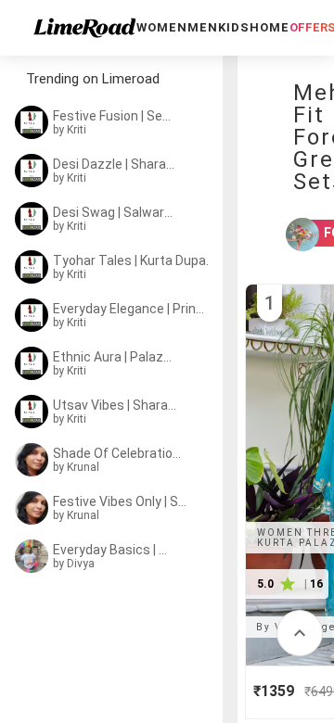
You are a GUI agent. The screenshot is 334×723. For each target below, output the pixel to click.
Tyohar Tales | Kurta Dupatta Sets (134, 260)
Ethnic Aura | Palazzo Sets (115, 356)
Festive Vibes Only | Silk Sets (120, 501)
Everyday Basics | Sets (113, 549)
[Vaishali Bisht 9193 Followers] (290, 234)
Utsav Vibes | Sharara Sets (116, 405)
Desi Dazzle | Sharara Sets (115, 164)
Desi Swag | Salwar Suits (113, 212)
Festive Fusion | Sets (113, 115)
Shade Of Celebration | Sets (119, 453)
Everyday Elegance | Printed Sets (131, 308)
